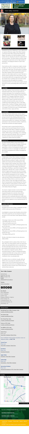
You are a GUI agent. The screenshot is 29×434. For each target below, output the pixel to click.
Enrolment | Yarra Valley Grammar (8, 356)
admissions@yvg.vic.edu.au (7, 279)
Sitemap (21, 421)
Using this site (4, 421)
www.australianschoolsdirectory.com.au (10, 413)
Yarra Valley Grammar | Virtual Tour (8, 345)
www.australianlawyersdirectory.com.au (10, 416)
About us (25, 421)
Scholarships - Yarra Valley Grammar (8, 362)
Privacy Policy (16, 421)
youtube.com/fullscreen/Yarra (7, 316)
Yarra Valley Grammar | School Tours (8, 335)
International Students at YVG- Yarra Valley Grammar (12, 369)
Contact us (4, 422)
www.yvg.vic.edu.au (5, 283)
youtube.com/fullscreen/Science (7, 324)
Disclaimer (10, 421)
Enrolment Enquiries (5, 351)
